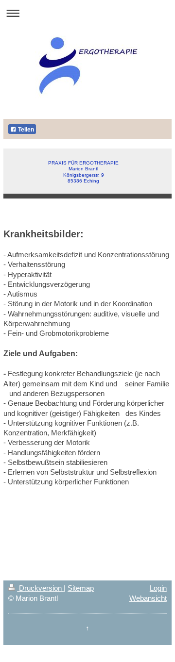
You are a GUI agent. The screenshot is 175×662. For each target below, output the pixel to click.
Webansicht (148, 598)
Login (158, 588)
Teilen (25, 129)
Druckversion (40, 588)
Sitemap (81, 588)
